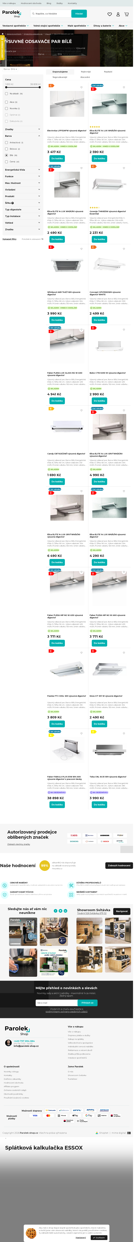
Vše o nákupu (9, 3)
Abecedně (85, 77)
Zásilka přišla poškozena (79, 1054)
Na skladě (16, 93)
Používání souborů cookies (16, 1098)
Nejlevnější (86, 72)
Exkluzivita (16, 121)
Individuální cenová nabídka (80, 1046)
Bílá (13, 155)
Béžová (15, 149)
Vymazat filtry (9, 239)
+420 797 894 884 (24, 1041)
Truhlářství (72, 1079)
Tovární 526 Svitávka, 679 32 (92, 913)
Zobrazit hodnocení (119, 865)
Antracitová (16, 142)
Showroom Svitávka (77, 1075)
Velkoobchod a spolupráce (80, 1043)
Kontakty (72, 3)
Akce (13, 102)
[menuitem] (17, 25)
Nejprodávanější (60, 77)
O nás (70, 1071)
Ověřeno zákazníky (12, 1079)
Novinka (14, 108)
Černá (14, 161)
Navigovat (122, 911)
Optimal (15, 115)
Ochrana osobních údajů (15, 1090)
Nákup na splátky (76, 1039)
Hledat (79, 13)
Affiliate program (11, 1086)
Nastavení (81, 1237)
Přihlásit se (87, 1003)
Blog (49, 3)
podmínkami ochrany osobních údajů (67, 1011)
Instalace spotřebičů (77, 1058)
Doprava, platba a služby (79, 1035)
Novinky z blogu (11, 1071)
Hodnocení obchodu (31, 3)
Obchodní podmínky (13, 1094)
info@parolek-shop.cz (26, 1046)
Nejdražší (108, 72)
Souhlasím (100, 1238)
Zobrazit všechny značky (18, 844)
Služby (59, 3)
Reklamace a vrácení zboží (80, 1050)
